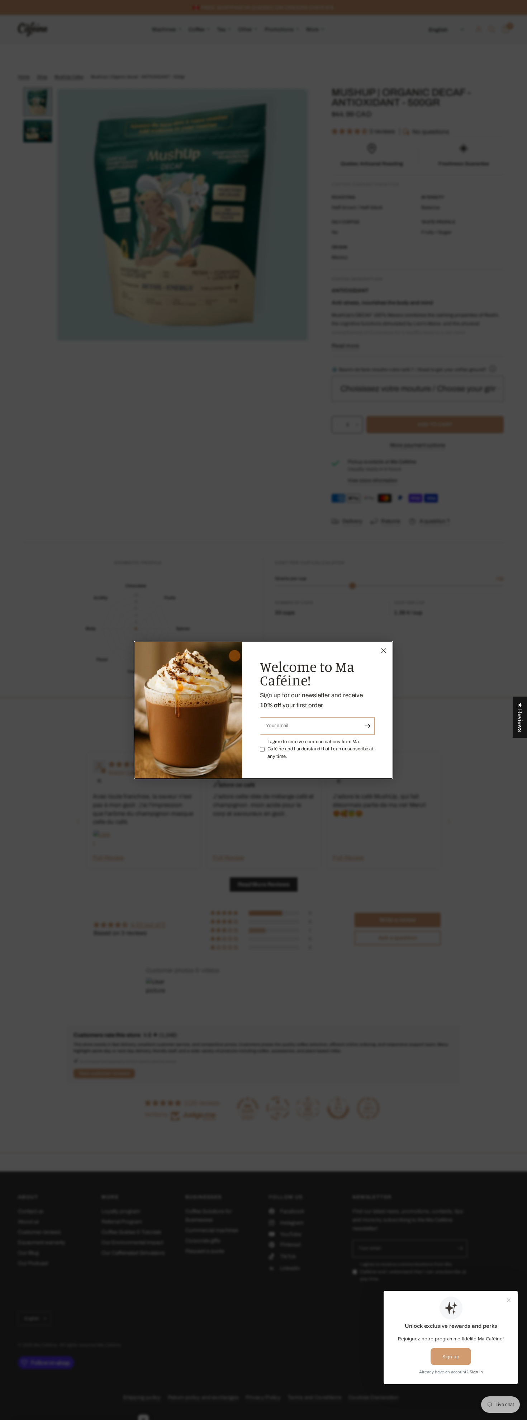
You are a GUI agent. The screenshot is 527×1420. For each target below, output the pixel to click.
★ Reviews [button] (520, 717)
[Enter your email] (367, 726)
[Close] (383, 650)
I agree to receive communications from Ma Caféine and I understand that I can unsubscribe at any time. (320, 749)
